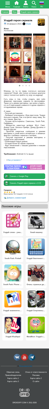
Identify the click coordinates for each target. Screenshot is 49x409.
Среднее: (8, 190)
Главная (16, 7)
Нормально (7, 192)
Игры (15, 12)
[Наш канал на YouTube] (24, 360)
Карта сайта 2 (36, 378)
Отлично (13, 192)
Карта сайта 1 (13, 378)
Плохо (5, 192)
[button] (19, 85)
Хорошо (9, 192)
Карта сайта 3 (13, 381)
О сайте (36, 381)
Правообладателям (13, 375)
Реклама (35, 375)
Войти (25, 7)
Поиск (33, 7)
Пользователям (25, 366)
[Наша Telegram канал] (31, 360)
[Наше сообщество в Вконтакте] (17, 360)
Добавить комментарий (16, 198)
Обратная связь (13, 372)
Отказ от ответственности (36, 372)
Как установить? (15, 160)
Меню (7, 7)
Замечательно (12, 192)
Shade (28, 24)
